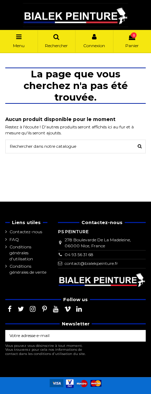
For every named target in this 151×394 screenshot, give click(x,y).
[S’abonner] (139, 335)
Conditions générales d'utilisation (21, 252)
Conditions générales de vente (27, 269)
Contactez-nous (25, 231)
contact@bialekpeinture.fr (91, 263)
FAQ (14, 239)
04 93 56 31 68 (79, 254)
